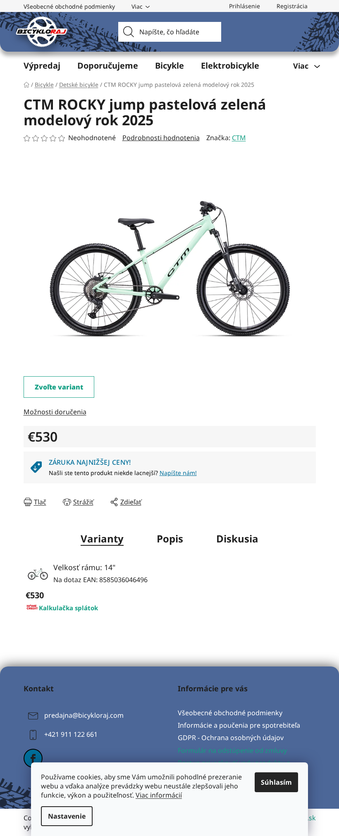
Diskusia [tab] (237, 538)
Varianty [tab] (102, 538)
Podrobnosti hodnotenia (161, 137)
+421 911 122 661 (71, 734)
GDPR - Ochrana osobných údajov (231, 737)
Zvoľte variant (59, 387)
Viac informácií (159, 795)
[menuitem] (42, 66)
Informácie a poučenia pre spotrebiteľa (239, 725)
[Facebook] (33, 758)
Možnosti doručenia (55, 411)
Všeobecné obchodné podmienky (69, 6)
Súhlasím (276, 782)
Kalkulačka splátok (68, 608)
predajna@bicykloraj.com (84, 715)
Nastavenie (67, 816)
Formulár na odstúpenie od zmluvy (232, 750)
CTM (239, 137)
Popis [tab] (170, 538)
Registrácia (292, 6)
